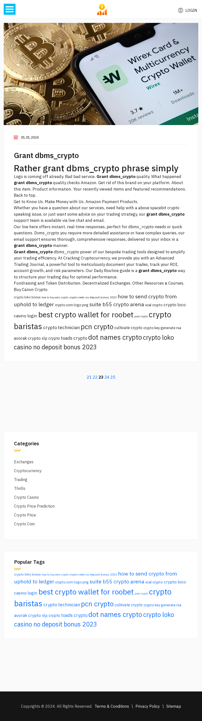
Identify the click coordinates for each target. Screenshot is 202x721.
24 (106, 377)
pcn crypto (97, 326)
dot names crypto (115, 337)
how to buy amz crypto (55, 297)
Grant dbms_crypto (46, 155)
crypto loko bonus (27, 297)
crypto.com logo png (71, 305)
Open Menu (10, 9)
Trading (20, 479)
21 (89, 377)
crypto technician (61, 327)
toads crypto (74, 338)
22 (95, 377)
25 (112, 377)
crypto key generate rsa (162, 327)
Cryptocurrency (28, 470)
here (33, 226)
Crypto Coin (24, 523)
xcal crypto (154, 305)
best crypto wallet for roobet (86, 314)
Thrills (19, 488)
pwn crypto (141, 316)
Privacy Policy (147, 706)
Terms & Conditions (112, 706)
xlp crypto (51, 338)
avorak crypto (27, 338)
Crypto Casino (26, 497)
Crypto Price (25, 515)
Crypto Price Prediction (34, 506)
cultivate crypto (128, 327)
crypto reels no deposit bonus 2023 (93, 297)
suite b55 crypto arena (116, 304)
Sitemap (173, 706)
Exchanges (24, 461)
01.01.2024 (30, 137)
